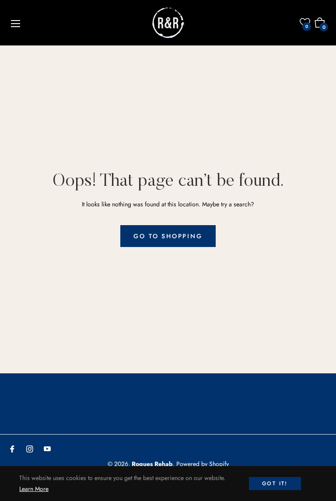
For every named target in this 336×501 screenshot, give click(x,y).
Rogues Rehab (152, 463)
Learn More (34, 488)
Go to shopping (167, 236)
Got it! (275, 483)
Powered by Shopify (202, 463)
